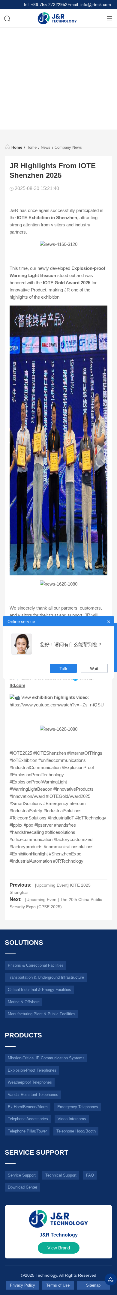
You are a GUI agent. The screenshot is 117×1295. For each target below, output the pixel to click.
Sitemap (93, 1285)
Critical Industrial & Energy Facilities (39, 989)
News (45, 147)
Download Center (22, 1187)
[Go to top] (111, 1279)
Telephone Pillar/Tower (27, 1131)
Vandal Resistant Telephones (33, 1094)
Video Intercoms (72, 1119)
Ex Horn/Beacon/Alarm (28, 1106)
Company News (68, 147)
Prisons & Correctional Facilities (36, 965)
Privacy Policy (22, 1285)
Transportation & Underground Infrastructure (46, 977)
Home (16, 147)
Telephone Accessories (28, 1119)
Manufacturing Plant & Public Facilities (41, 1014)
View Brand (58, 1247)
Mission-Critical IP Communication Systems (46, 1058)
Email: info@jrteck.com (89, 4)
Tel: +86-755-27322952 (45, 4)
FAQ (90, 1175)
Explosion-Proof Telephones (32, 1070)
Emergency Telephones (77, 1106)
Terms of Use (58, 1285)
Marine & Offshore (24, 1001)
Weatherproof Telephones (30, 1082)
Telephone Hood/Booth (76, 1131)
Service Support (22, 1175)
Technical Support (60, 1175)
